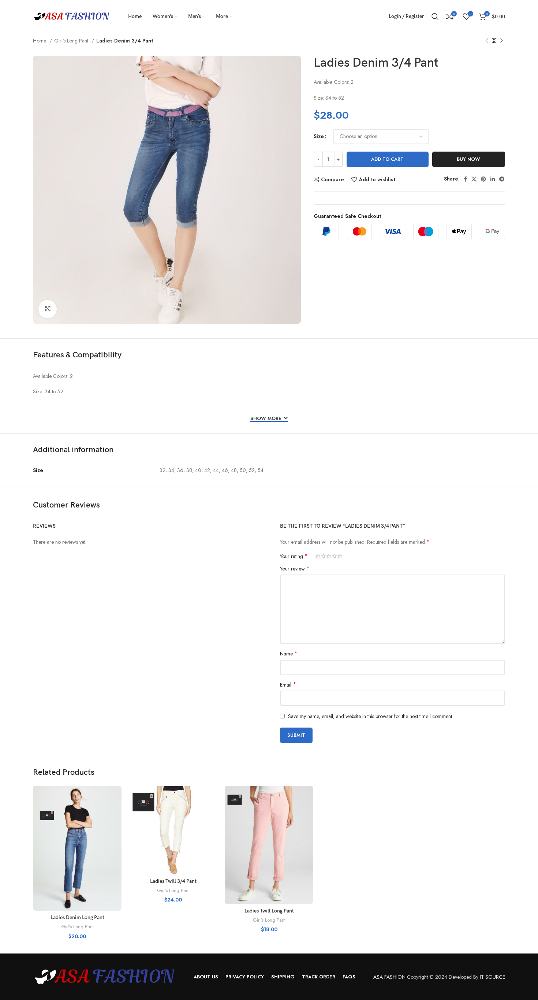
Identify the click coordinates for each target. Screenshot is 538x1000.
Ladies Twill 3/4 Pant (173, 881)
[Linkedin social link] (492, 179)
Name (289, 654)
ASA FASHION (389, 977)
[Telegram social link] (502, 179)
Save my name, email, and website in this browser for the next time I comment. (370, 716)
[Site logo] (71, 15)
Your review (295, 569)
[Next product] (501, 41)
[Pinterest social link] (483, 179)
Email (288, 685)
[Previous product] (486, 41)
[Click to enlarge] (47, 309)
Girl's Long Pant (72, 40)
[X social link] (474, 179)
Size (319, 136)
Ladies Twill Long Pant (269, 911)
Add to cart (387, 159)
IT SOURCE (492, 977)
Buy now (468, 159)
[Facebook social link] (465, 179)
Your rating (294, 556)
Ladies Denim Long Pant (77, 917)
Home (40, 40)
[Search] (435, 16)
